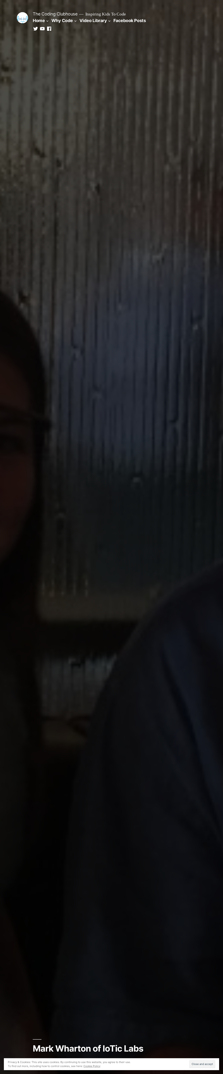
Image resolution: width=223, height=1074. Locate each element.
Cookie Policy (91, 1066)
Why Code (62, 20)
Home (39, 20)
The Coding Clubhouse (55, 14)
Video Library (93, 20)
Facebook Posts (129, 20)
